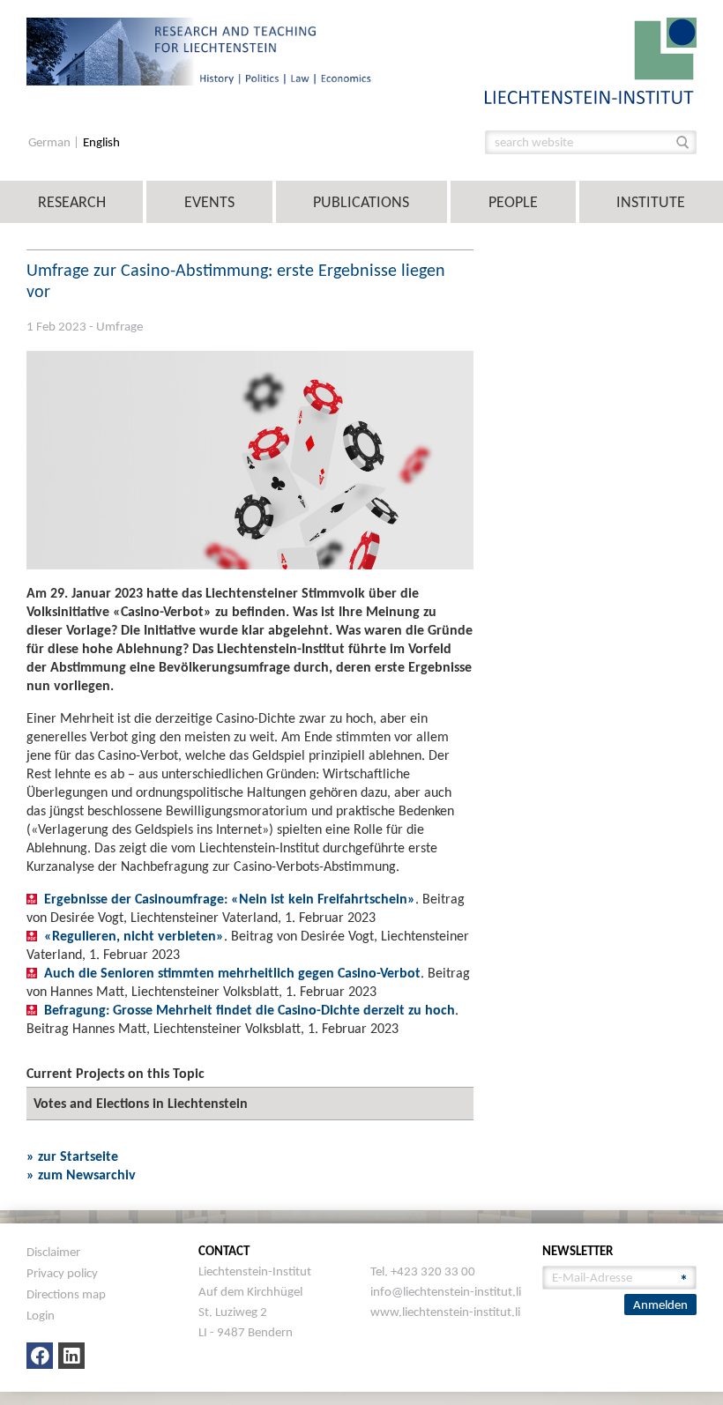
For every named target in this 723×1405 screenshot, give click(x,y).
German (50, 142)
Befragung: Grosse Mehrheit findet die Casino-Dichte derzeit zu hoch (249, 1009)
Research (72, 202)
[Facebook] (39, 1355)
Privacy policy (62, 1273)
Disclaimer (53, 1252)
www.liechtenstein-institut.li (445, 1312)
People (513, 202)
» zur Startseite (72, 1156)
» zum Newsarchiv (81, 1174)
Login (40, 1315)
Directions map (66, 1294)
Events (209, 202)
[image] (591, 59)
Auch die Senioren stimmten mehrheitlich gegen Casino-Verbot (232, 972)
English (101, 142)
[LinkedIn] (71, 1355)
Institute (650, 202)
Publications (361, 202)
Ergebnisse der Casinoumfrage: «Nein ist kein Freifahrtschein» (229, 898)
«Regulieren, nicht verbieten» (134, 935)
